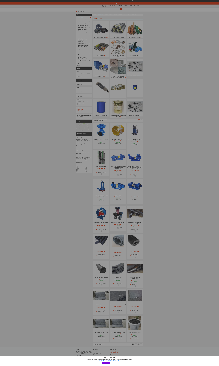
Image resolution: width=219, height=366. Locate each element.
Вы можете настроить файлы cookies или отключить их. (109, 360)
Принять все (106, 362)
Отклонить (114, 362)
